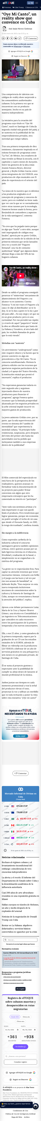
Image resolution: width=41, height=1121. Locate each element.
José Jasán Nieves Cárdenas (20, 29)
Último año (26, 1017)
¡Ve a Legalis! (20, 989)
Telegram (26, 46)
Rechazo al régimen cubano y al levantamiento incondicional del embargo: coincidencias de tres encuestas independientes (17, 867)
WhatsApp (17, 46)
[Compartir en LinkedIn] (15, 38)
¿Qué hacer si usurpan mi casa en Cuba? (13, 983)
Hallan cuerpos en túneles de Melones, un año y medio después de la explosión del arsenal (20, 907)
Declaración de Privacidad (20, 1107)
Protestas (7, 7)
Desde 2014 (15, 1017)
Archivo (26, 1117)
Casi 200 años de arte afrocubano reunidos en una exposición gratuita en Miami (20, 895)
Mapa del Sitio (17, 1117)
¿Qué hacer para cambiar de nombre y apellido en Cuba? (17, 980)
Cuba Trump (19, 7)
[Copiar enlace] (19, 38)
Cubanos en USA (32, 7)
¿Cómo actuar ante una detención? (12, 977)
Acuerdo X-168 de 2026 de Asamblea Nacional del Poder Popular (19, 958)
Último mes (20, 1021)
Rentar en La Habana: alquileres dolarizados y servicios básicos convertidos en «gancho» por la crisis (19, 928)
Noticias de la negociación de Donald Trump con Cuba (19, 918)
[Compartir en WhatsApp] (3, 38)
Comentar (31, 38)
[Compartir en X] (11, 38)
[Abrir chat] (35, 1106)
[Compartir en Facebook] (7, 38)
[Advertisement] (20, 85)
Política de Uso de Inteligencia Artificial (20, 1114)
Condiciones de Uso (20, 1111)
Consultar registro (20, 1062)
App (32, 3)
